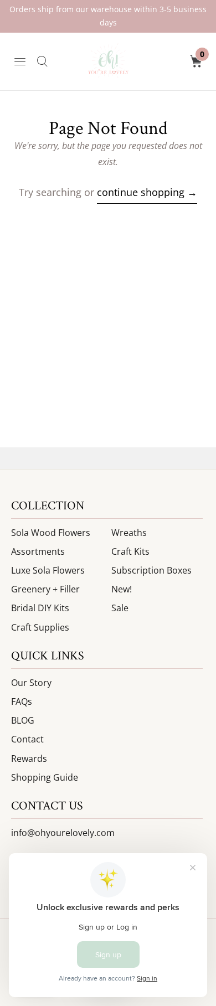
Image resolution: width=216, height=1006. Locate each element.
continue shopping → (147, 192)
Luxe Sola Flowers (48, 570)
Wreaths (129, 533)
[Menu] (20, 61)
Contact (27, 739)
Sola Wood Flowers (50, 533)
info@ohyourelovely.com (63, 833)
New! (121, 589)
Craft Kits (130, 551)
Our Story (31, 683)
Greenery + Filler (45, 589)
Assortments (38, 551)
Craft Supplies (40, 627)
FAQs (21, 701)
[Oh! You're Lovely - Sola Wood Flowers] (108, 61)
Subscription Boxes (151, 570)
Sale (119, 608)
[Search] (42, 61)
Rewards (29, 758)
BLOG (22, 720)
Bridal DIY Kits (40, 608)
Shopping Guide (44, 777)
